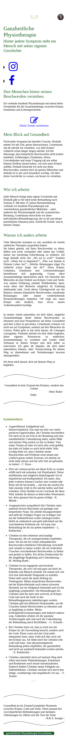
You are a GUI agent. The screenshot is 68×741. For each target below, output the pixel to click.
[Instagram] (13, 67)
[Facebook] (12, 80)
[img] (34, 17)
